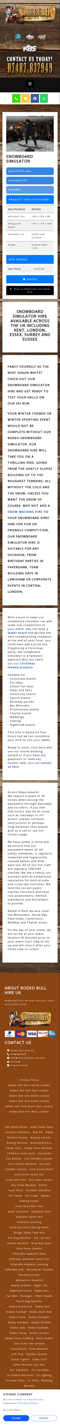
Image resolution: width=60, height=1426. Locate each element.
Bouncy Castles (41, 1137)
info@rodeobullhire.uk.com (27, 1057)
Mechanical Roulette (29, 1280)
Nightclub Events (21, 1290)
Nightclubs (42, 1290)
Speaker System (36, 1354)
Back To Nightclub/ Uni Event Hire (31, 290)
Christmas (44, 1153)
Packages (26, 1295)
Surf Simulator (19, 1369)
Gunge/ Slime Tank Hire (29, 1232)
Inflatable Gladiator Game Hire (29, 1258)
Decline (43, 1418)
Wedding (47, 1380)
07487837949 (18, 1054)
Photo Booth (43, 1295)
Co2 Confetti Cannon (38, 1158)
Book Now (32, 279)
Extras (43, 1185)
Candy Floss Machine (38, 1148)
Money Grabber (21, 1285)
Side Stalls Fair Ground (29, 1343)
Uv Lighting (44, 1375)
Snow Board (18, 1348)
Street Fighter (20, 1359)
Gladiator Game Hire (29, 1216)
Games (45, 1195)
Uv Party (33, 1380)
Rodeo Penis (17, 1317)
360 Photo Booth (16, 1126)
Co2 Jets (45, 1163)
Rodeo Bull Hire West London (29, 1111)
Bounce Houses (17, 1137)
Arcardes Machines (18, 1132)
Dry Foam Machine (23, 1185)
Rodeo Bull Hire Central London (29, 1085)
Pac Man (12, 1295)
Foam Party (15, 1190)
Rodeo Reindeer (18, 1322)
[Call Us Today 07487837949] (30, 68)
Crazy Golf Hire (16, 1179)
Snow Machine (38, 1348)
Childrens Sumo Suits (21, 1153)
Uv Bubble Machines (20, 1375)
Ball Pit (38, 1132)
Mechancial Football (39, 1269)
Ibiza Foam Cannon (29, 1248)
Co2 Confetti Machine (22, 1163)
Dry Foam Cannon (41, 1179)
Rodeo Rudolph (38, 1327)
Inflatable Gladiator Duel (29, 1253)
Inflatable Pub (14, 1269)
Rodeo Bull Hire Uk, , (23, 1050)
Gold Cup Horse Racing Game (29, 1227)
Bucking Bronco (41, 1142)
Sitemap (15, 1061)
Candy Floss (14, 1148)
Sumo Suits (39, 1359)
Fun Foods (15, 1195)
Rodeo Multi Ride (40, 1311)
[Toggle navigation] (30, 83)
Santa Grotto (44, 1338)
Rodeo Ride (17, 1327)
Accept (16, 1418)
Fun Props (31, 1195)
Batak (49, 1132)
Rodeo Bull (42, 1306)
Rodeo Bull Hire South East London (29, 1106)
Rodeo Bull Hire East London (29, 1090)
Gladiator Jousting (29, 1222)
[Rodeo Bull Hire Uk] (30, 14)
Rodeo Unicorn (39, 1332)
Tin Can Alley (40, 1369)
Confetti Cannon (16, 1169)
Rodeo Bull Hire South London (29, 1101)
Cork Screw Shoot (41, 1169)
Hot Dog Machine (19, 1237)
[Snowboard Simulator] (30, 134)
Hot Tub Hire (42, 1237)
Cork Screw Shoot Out (29, 1174)
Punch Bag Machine (29, 1301)
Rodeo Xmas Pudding (19, 1338)
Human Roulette (18, 1243)
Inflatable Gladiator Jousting (29, 1264)
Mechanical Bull (29, 1274)
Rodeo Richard (41, 1322)
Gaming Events (29, 1200)
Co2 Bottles (14, 1158)
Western (29, 1385)
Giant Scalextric (18, 1211)
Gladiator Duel (41, 1211)
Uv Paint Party (15, 1380)
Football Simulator (38, 1190)
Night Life (40, 1285)
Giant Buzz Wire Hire (29, 1206)
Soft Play (17, 1354)
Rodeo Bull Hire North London (29, 1095)
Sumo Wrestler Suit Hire (29, 1364)
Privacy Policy (19, 1065)
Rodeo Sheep (18, 1332)
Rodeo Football (16, 1311)
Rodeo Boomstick (20, 1306)
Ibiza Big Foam (41, 1243)
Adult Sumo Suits (42, 1126)
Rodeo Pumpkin (38, 1317)
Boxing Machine (17, 1142)
